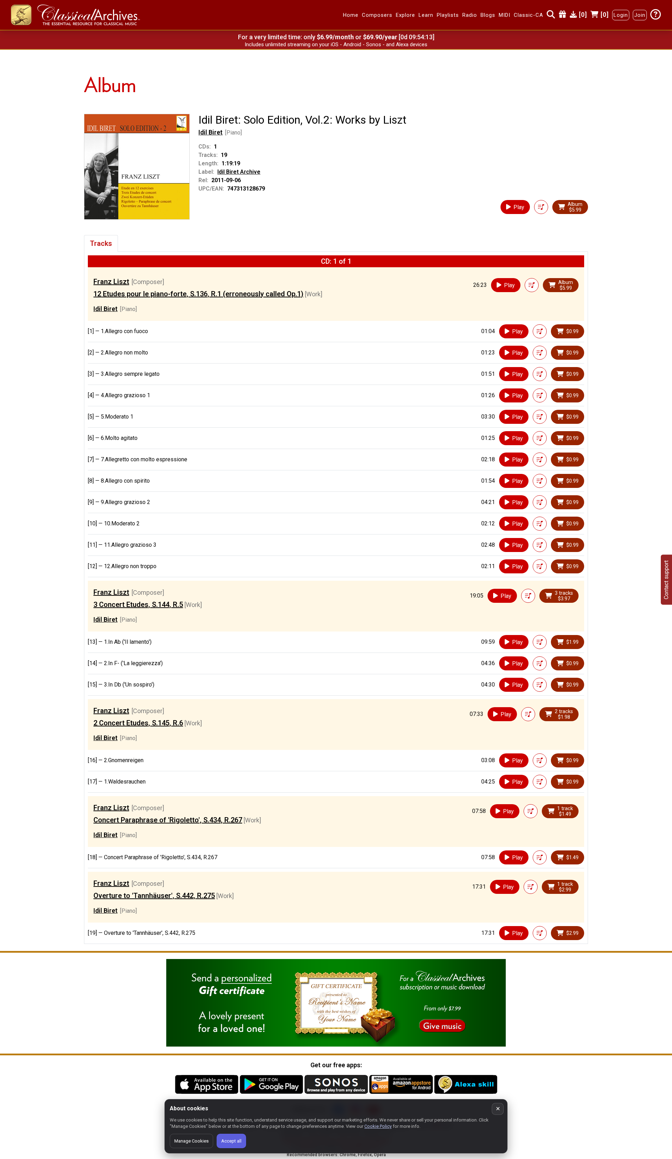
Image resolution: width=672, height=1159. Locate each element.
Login (621, 15)
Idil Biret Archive (238, 171)
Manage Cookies (191, 1141)
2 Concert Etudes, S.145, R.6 (138, 723)
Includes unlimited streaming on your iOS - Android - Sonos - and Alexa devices (336, 44)
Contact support (666, 579)
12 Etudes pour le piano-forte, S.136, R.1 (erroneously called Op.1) (198, 294)
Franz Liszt (111, 281)
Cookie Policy (378, 1126)
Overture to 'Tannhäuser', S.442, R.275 (154, 895)
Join (639, 15)
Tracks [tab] (101, 243)
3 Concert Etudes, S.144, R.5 (138, 604)
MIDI (504, 15)
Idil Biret (210, 132)
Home (350, 15)
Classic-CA (528, 15)
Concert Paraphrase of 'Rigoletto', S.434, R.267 (167, 820)
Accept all (231, 1141)
